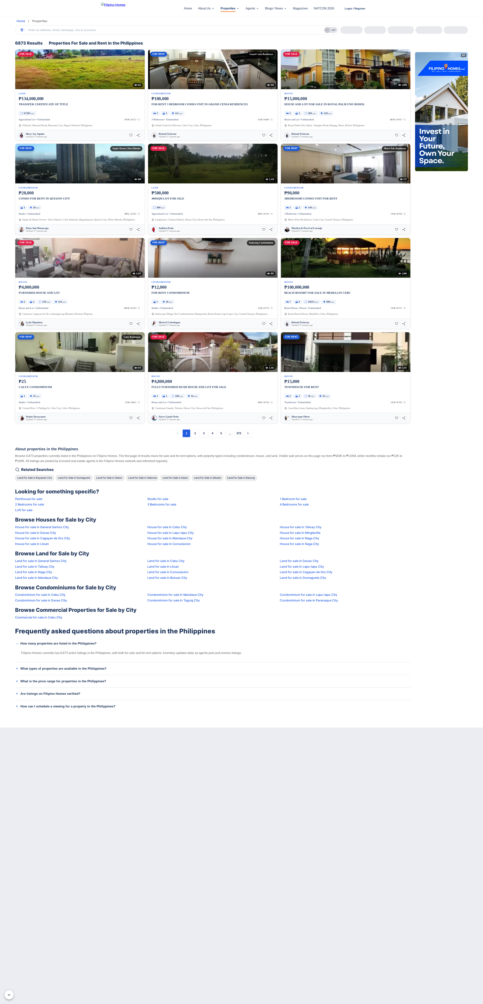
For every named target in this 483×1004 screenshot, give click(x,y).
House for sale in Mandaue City (169, 538)
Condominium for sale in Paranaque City (309, 600)
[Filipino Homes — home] (129, 8)
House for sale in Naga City (299, 538)
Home (188, 8)
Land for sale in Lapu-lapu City (302, 566)
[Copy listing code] (139, 119)
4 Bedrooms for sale (294, 504)
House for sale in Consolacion (169, 544)
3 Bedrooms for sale (161, 504)
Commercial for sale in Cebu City (38, 617)
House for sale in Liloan (32, 544)
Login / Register (355, 8)
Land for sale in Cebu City (166, 561)
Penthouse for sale (28, 499)
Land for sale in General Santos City (41, 561)
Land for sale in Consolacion (167, 572)
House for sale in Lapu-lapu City (170, 533)
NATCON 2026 (324, 8)
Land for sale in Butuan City (167, 578)
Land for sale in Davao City (299, 561)
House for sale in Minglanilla (300, 533)
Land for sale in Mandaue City (36, 578)
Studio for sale (157, 499)
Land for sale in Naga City (33, 572)
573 (239, 433)
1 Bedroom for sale (293, 499)
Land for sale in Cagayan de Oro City (306, 572)
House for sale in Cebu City (167, 527)
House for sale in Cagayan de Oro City (42, 538)
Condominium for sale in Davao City (41, 600)
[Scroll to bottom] (9, 994)
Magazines (300, 8)
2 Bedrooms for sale (29, 504)
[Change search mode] (23, 30)
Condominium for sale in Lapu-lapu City (308, 595)
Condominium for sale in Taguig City (173, 600)
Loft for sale (23, 510)
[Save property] (131, 135)
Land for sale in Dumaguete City (303, 578)
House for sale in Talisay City (300, 527)
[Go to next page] (248, 433)
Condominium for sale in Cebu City (40, 595)
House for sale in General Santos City (42, 527)
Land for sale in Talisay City (35, 566)
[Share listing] (138, 135)
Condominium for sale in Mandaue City (175, 595)
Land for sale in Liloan (163, 566)
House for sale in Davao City (35, 533)
